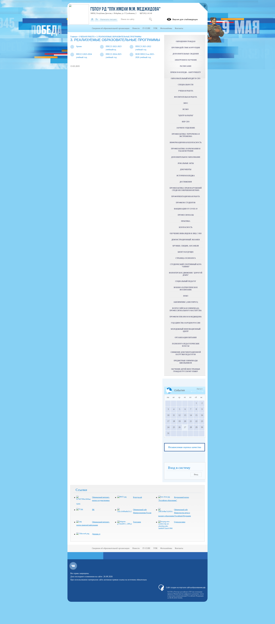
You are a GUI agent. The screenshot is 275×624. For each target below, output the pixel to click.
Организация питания (186, 338)
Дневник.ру (96, 534)
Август (200, 389)
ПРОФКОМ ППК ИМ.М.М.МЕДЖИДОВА (186, 317)
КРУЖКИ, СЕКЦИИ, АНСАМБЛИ (186, 246)
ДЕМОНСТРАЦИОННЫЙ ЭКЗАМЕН (185, 240)
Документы (185, 169)
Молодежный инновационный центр (186, 330)
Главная (73, 37)
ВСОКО (186, 109)
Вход (196, 474)
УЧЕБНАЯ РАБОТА (87, 37)
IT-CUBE (146, 28)
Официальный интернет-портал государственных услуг (93, 500)
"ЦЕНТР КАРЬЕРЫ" (185, 116)
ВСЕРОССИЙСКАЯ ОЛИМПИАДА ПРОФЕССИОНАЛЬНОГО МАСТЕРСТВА (186, 309)
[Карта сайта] (97, 19)
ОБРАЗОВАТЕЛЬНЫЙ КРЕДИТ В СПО (185, 78)
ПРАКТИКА (185, 221)
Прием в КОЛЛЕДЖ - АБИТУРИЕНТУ (185, 72)
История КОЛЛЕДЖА (186, 176)
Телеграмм (137, 522)
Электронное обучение (186, 60)
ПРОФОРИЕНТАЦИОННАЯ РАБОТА (185, 196)
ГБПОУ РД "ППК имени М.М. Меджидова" (125, 9)
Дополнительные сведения (186, 54)
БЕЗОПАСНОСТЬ (185, 227)
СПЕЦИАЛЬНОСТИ (185, 85)
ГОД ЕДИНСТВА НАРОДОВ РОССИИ (185, 323)
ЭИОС (185, 103)
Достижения (186, 182)
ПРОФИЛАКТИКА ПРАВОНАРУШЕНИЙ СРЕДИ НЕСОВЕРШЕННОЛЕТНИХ (186, 189)
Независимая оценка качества (184, 447)
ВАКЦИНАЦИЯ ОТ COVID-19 (185, 209)
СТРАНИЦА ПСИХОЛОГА (185, 258)
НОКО (185, 296)
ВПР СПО (185, 122)
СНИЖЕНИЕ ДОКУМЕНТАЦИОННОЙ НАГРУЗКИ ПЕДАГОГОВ (186, 353)
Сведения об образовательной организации (110, 28)
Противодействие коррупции (185, 48)
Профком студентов (185, 203)
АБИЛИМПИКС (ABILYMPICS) (185, 302)
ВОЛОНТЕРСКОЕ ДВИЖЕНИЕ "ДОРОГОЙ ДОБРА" (185, 274)
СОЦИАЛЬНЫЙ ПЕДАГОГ (185, 281)
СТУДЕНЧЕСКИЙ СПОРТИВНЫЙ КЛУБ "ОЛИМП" (185, 265)
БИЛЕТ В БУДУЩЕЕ (186, 252)
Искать (150, 19)
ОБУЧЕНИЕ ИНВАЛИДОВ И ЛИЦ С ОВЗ (186, 233)
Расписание (185, 66)
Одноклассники (179, 522)
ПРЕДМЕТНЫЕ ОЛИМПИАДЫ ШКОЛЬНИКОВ (186, 362)
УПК (155, 28)
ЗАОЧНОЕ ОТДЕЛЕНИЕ (185, 128)
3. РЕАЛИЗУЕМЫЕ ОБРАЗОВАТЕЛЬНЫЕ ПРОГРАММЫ (119, 37)
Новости (136, 28)
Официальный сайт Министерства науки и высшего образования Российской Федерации (174, 513)
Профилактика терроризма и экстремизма (186, 135)
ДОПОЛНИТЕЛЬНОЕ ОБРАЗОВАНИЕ (185, 157)
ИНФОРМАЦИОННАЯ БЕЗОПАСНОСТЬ (186, 143)
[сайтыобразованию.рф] (203, 7)
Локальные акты (186, 163)
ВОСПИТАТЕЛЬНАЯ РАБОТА (185, 97)
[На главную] (92, 19)
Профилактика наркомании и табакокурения (185, 150)
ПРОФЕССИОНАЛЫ (186, 215)
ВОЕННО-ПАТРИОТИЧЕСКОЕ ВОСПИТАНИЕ (186, 288)
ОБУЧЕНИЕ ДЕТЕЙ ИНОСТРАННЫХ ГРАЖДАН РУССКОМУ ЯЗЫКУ (185, 370)
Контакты (179, 28)
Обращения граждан (185, 41)
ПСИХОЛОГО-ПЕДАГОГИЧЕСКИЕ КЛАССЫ (185, 345)
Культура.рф (137, 497)
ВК (93, 510)
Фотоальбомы (166, 28)
